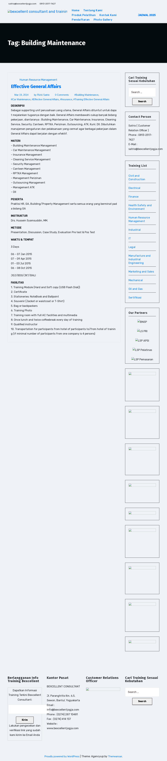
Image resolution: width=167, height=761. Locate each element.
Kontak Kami (108, 15)
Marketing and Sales (141, 271)
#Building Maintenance (86, 94)
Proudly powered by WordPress (62, 756)
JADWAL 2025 (147, 15)
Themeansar (115, 756)
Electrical (134, 188)
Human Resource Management (38, 79)
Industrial (135, 229)
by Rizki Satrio (41, 94)
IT (130, 238)
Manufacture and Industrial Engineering (140, 259)
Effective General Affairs (36, 86)
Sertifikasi (135, 297)
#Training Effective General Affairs (91, 99)
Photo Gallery (103, 19)
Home (75, 10)
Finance (133, 196)
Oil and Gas (136, 288)
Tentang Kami (92, 10)
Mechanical (136, 280)
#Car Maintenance (20, 99)
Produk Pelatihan (84, 15)
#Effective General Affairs (45, 99)
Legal (132, 247)
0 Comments (62, 94)
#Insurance (66, 99)
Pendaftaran (81, 19)
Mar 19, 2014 (21, 94)
